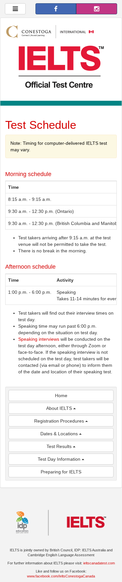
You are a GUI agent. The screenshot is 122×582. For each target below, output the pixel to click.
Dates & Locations (59, 433)
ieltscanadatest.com (99, 563)
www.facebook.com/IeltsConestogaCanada (61, 576)
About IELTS (59, 408)
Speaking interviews (38, 339)
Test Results (60, 446)
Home (61, 395)
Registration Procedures (59, 421)
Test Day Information (60, 459)
